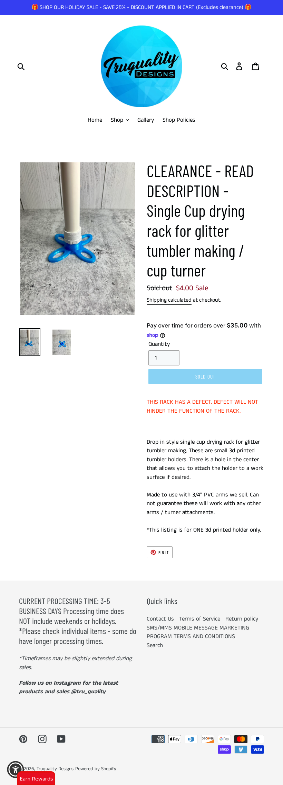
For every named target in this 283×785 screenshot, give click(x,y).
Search (155, 645)
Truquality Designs (55, 768)
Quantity (159, 344)
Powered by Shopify (95, 768)
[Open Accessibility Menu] (15, 769)
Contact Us (160, 619)
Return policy (241, 619)
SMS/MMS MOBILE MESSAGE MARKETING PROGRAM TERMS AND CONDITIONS (198, 632)
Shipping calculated (169, 300)
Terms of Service (199, 619)
